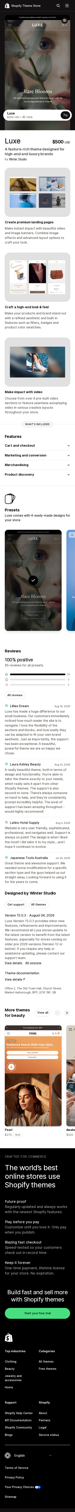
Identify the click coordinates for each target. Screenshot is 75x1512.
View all (42, 1012)
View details (13, 963)
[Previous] (57, 1013)
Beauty (10, 1368)
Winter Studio (18, 159)
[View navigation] (67, 5)
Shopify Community (18, 1427)
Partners (44, 1420)
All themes (38, 904)
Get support (15, 904)
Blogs (9, 1434)
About (43, 1413)
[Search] (58, 5)
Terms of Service (16, 1467)
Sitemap (10, 1496)
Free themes (47, 1368)
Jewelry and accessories (13, 1378)
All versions (33, 963)
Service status (49, 1434)
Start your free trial (37, 1313)
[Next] (67, 1013)
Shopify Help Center (19, 1413)
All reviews (15, 695)
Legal (42, 1427)
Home (9, 1387)
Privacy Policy (14, 1477)
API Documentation (18, 1420)
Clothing (10, 1361)
